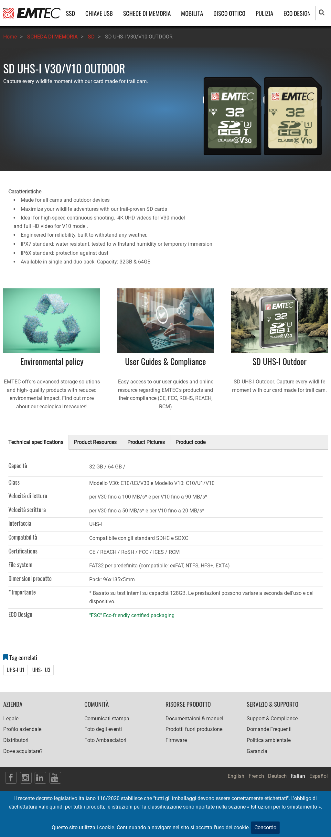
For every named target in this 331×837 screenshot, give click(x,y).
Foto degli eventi (103, 729)
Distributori (15, 740)
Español (318, 776)
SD (91, 37)
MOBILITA (192, 13)
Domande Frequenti (269, 729)
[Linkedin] (40, 778)
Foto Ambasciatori (105, 740)
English (236, 776)
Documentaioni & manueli (195, 718)
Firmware (176, 740)
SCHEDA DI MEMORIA (52, 37)
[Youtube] (55, 778)
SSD (70, 13)
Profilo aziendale (22, 729)
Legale (10, 718)
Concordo (265, 827)
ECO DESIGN (297, 13)
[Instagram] (26, 778)
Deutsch (277, 776)
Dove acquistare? (23, 751)
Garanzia (257, 751)
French (256, 776)
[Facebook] (11, 778)
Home (10, 37)
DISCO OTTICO (229, 13)
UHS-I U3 (41, 670)
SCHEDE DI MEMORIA (147, 13)
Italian (298, 776)
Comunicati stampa (106, 718)
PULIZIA (264, 13)
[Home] (31, 13)
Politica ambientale (269, 740)
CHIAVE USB (99, 13)
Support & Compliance (272, 718)
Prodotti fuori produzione (194, 729)
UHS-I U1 (15, 670)
